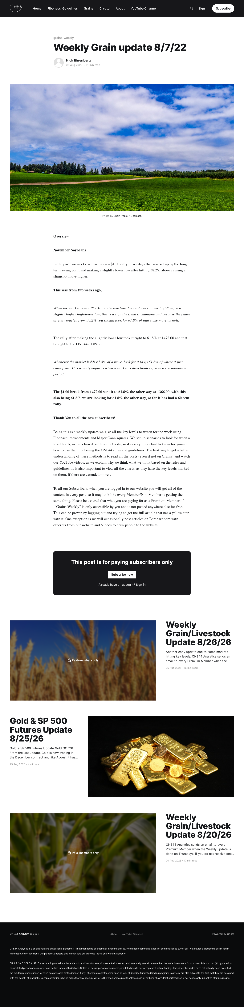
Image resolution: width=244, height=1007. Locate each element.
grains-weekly (63, 38)
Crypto (105, 8)
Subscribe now (122, 574)
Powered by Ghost (223, 933)
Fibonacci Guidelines (62, 8)
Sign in (203, 8)
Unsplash (136, 215)
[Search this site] (192, 8)
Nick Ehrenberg (78, 60)
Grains (88, 8)
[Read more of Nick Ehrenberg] (58, 62)
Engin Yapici (121, 215)
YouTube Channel (144, 8)
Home (37, 8)
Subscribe (223, 8)
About (120, 8)
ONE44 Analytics (19, 933)
